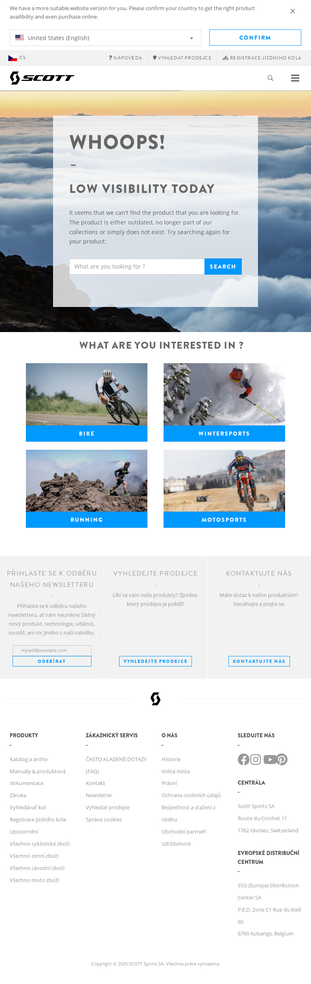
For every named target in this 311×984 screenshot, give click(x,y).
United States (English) (57, 38)
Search (223, 266)
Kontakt (95, 783)
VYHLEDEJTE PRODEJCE (155, 661)
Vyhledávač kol (28, 807)
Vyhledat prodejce (108, 807)
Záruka (18, 795)
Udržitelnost (176, 843)
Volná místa (176, 771)
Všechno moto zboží (34, 880)
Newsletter (99, 795)
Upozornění (24, 831)
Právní (169, 783)
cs (22, 57)
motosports (224, 520)
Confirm (255, 38)
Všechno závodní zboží (37, 868)
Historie (171, 759)
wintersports (224, 434)
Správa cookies (104, 819)
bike (87, 434)
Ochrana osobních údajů (191, 795)
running (86, 520)
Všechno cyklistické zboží (40, 843)
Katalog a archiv (29, 759)
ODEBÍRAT (52, 661)
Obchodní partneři (184, 831)
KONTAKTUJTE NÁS (259, 661)
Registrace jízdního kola (38, 819)
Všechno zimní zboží (34, 855)
